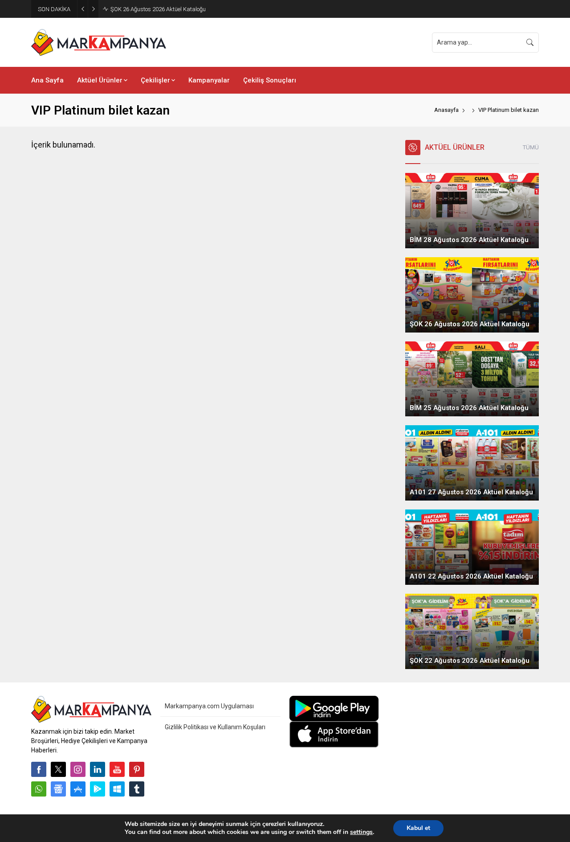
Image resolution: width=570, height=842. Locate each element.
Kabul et (418, 828)
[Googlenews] (58, 789)
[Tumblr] (136, 789)
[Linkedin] (97, 769)
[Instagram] (78, 769)
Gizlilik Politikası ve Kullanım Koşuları (215, 727)
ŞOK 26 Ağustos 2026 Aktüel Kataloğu (158, 9)
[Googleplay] (97, 789)
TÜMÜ (531, 147)
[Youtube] (117, 769)
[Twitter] (58, 769)
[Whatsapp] (38, 789)
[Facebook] (38, 769)
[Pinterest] (136, 769)
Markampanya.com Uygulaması (209, 706)
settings (361, 832)
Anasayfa (446, 110)
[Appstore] (78, 789)
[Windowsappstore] (117, 789)
